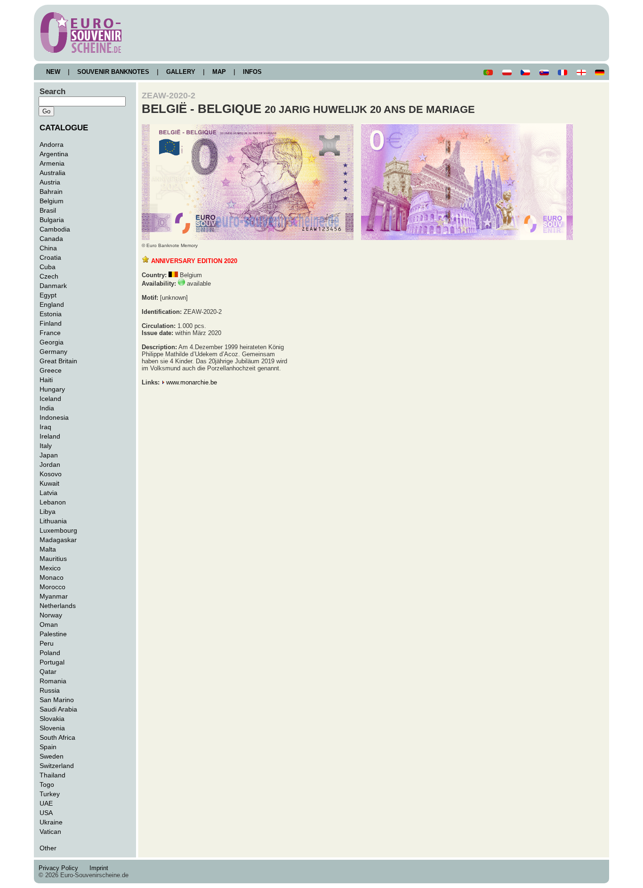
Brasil (48, 210)
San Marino (57, 700)
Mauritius (53, 558)
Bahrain (51, 191)
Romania (53, 681)
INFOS (252, 71)
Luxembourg (58, 530)
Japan (49, 455)
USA (46, 812)
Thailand (52, 775)
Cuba (48, 267)
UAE (46, 803)
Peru (47, 643)
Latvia (48, 492)
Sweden (52, 756)
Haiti (46, 380)
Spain (48, 747)
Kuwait (49, 483)
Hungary (52, 389)
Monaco (52, 577)
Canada (51, 238)
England (52, 304)
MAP (219, 71)
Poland (50, 652)
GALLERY (181, 71)
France (50, 332)
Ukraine (51, 822)
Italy (46, 445)
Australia (52, 172)
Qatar (48, 671)
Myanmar (54, 596)
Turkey (50, 794)
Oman (49, 624)
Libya (48, 511)
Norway (51, 615)
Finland (51, 323)
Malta (48, 549)
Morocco (52, 587)
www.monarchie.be (191, 382)
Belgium (52, 201)
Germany (53, 351)
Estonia (51, 314)
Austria (50, 182)
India (47, 408)
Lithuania (53, 521)
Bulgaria (52, 220)
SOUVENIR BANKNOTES (113, 71)
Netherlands (58, 605)
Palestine (53, 634)
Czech (49, 276)
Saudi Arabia (58, 709)
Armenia (52, 163)
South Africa (57, 737)
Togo (47, 784)
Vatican (50, 831)
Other (48, 848)
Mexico (50, 568)
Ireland (50, 436)
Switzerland (57, 765)
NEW (53, 71)
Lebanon (53, 502)
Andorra (52, 144)
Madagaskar (58, 540)
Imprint (101, 868)
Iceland (50, 398)
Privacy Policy (61, 868)
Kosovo (51, 474)
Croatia (50, 257)
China (48, 248)
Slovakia (52, 718)
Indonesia (54, 417)
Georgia (52, 342)
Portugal (52, 662)
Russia (50, 690)
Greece (51, 370)
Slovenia (52, 728)
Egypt (48, 295)
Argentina (54, 154)
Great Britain (58, 361)
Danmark (53, 285)
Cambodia (55, 229)
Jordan (50, 464)
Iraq (45, 427)
